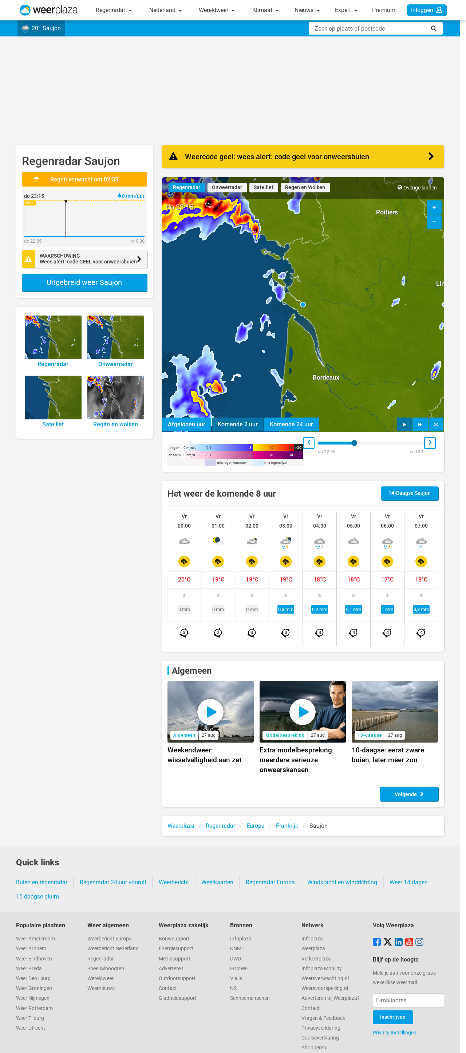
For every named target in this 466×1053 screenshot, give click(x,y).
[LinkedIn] (399, 942)
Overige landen (420, 188)
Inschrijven (393, 1017)
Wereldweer (214, 10)
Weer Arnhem (31, 949)
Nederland (163, 10)
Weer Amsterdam (35, 939)
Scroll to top (454, 1041)
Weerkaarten (217, 882)
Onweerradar (227, 187)
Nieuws (305, 10)
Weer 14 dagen (409, 882)
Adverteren (171, 969)
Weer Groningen (34, 988)
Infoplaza (241, 939)
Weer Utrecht (30, 1028)
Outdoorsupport (177, 978)
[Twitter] (387, 942)
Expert (343, 10)
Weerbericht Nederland (113, 949)
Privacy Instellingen (394, 1033)
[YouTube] (409, 942)
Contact (168, 988)
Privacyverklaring (320, 1028)
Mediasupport (174, 959)
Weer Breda (29, 969)
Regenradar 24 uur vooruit (113, 882)
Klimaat (263, 10)
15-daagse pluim (37, 896)
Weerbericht (174, 882)
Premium (383, 10)
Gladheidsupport (178, 998)
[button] (302, 304)
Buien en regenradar (41, 882)
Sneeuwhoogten (105, 969)
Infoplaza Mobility (321, 969)
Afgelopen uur (186, 424)
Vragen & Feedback (323, 1018)
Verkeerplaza (316, 959)
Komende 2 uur (238, 424)
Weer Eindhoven (34, 959)
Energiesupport (176, 949)
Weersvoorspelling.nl (324, 988)
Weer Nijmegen (33, 998)
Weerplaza (313, 949)
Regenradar (111, 10)
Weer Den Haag (33, 978)
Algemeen (192, 671)
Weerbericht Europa (109, 939)
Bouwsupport (174, 939)
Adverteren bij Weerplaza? (330, 998)
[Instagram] (419, 942)
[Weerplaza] (48, 10)
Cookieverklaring (320, 1038)
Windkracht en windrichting (342, 882)
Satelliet (263, 187)
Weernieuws (101, 988)
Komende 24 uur (291, 424)
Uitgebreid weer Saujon (84, 282)
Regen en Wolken (305, 187)
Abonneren (313, 1048)
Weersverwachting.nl (325, 978)
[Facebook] (377, 942)
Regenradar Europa (270, 882)
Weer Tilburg (30, 1018)
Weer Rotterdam (34, 1008)
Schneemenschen (250, 998)
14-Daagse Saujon (409, 493)
